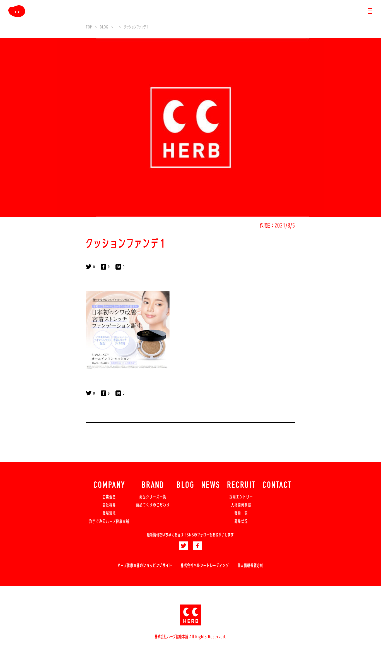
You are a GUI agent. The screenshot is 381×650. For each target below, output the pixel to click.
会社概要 (109, 505)
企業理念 (109, 497)
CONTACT (277, 485)
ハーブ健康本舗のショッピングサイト (145, 565)
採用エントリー (241, 497)
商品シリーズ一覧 (153, 497)
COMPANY (109, 485)
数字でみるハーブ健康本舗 (109, 521)
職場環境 (109, 513)
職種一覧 (241, 513)
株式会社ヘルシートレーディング (205, 565)
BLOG (185, 485)
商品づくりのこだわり (153, 505)
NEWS (210, 485)
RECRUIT (241, 485)
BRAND (153, 485)
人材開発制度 (241, 505)
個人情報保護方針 (251, 565)
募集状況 (241, 521)
